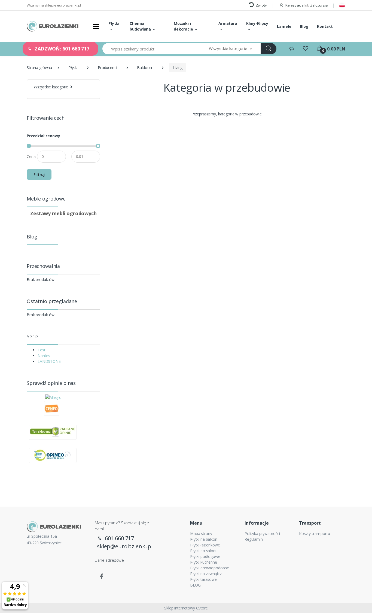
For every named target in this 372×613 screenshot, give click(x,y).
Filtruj (39, 174)
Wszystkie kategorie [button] (51, 86)
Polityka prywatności (262, 533)
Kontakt (325, 26)
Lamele (284, 26)
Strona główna (39, 67)
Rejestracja (294, 5)
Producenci (107, 67)
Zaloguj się (318, 5)
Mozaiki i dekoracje (183, 26)
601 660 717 (118, 538)
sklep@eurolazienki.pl (125, 546)
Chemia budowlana (140, 26)
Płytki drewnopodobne (209, 567)
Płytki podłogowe (205, 556)
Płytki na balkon (203, 539)
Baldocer (145, 67)
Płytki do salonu (204, 550)
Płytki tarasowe (203, 579)
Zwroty (261, 5)
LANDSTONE (49, 361)
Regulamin (254, 539)
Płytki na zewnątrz (205, 573)
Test (41, 349)
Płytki (113, 23)
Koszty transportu (314, 533)
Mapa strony (201, 533)
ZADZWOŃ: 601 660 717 (61, 48)
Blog (304, 26)
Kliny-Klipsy (257, 23)
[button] (230, 48)
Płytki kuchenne (203, 562)
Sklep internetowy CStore (186, 608)
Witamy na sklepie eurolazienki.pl (54, 5)
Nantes (44, 355)
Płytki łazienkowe (205, 545)
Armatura (227, 23)
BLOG (195, 585)
